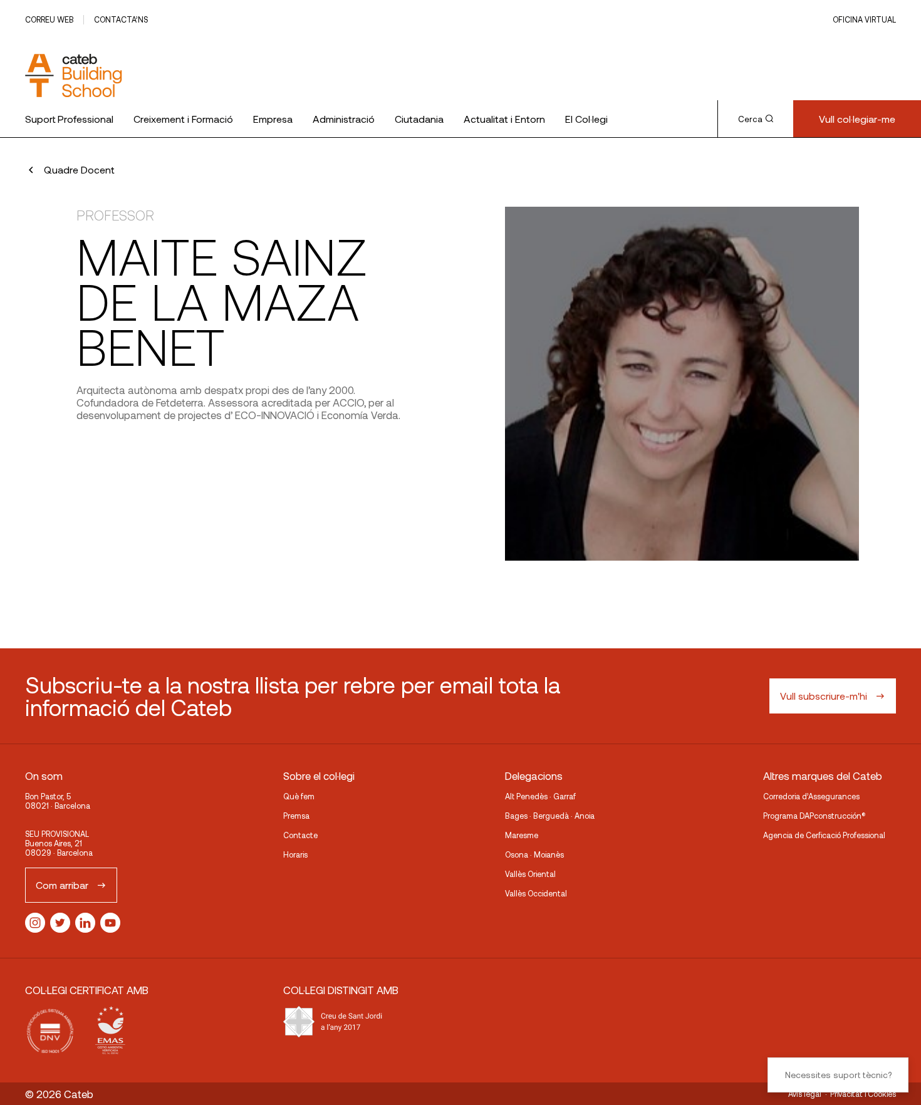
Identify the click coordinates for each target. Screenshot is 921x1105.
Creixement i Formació (183, 119)
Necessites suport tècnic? (838, 1074)
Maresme (521, 835)
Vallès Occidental (536, 893)
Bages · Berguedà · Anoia (550, 815)
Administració (344, 119)
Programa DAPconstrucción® (814, 815)
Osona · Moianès (534, 854)
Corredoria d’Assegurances (811, 796)
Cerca (750, 119)
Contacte (300, 835)
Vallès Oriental (530, 873)
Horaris (295, 854)
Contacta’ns (121, 19)
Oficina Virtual (864, 19)
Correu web (49, 19)
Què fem (299, 796)
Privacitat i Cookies (863, 1093)
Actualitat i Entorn (504, 119)
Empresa (273, 119)
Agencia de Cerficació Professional (824, 835)
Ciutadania (419, 119)
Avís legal (804, 1093)
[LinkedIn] (85, 923)
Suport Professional (69, 119)
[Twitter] (60, 923)
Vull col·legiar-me (857, 119)
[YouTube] (110, 923)
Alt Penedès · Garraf (540, 796)
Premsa (296, 815)
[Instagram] (35, 923)
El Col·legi (586, 119)
